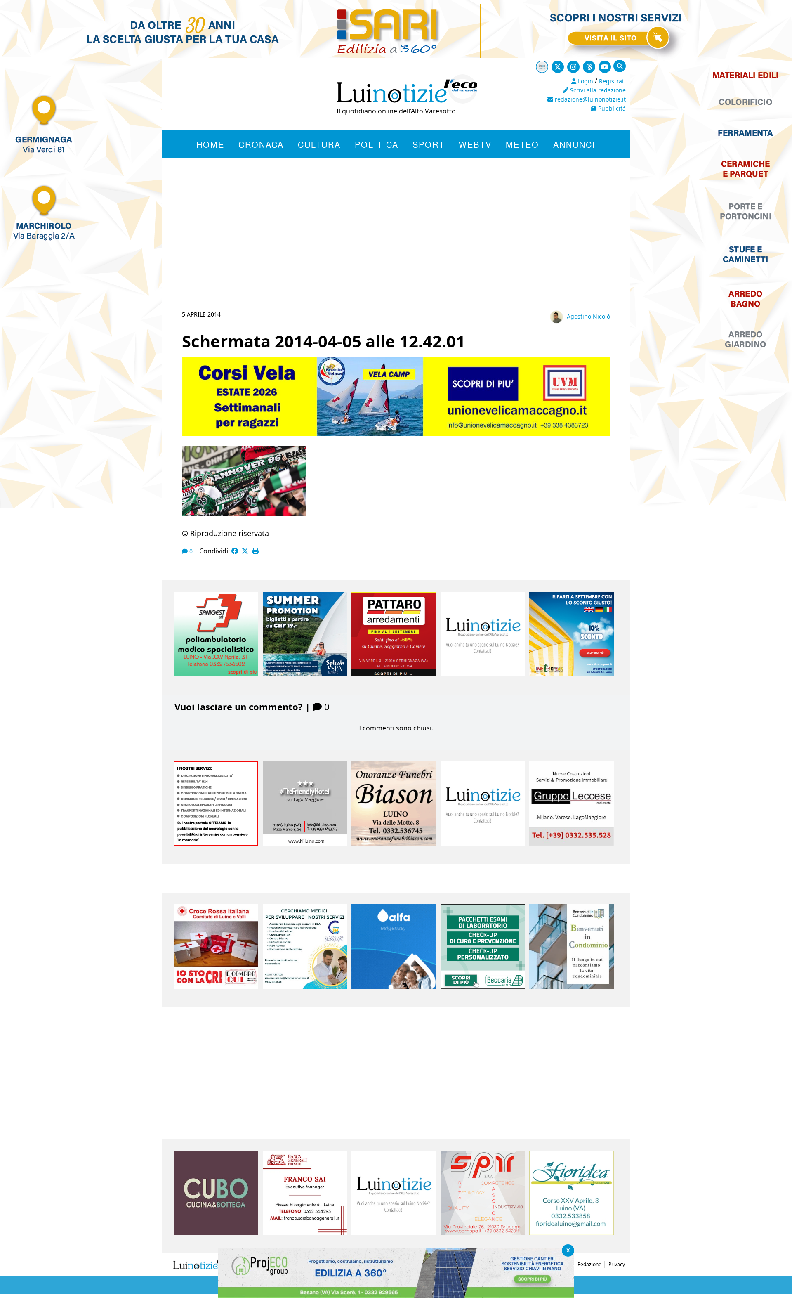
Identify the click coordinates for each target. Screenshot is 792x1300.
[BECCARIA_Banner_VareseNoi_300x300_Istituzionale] (483, 986)
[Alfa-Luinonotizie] (393, 986)
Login (584, 81)
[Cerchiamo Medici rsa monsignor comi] (305, 986)
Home (210, 144)
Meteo (522, 144)
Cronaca (261, 144)
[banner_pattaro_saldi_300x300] (393, 673)
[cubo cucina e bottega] (216, 1232)
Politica (376, 144)
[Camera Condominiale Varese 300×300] (571, 986)
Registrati (612, 81)
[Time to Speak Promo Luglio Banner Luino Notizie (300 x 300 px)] (571, 673)
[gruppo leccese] (571, 843)
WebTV (475, 144)
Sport (428, 144)
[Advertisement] (396, 244)
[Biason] (393, 843)
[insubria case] (396, 1295)
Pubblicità (611, 108)
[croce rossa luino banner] (216, 986)
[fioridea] (571, 1232)
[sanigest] (216, 673)
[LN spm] (483, 1232)
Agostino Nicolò (588, 316)
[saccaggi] (216, 843)
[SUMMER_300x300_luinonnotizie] (305, 673)
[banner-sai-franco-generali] (305, 1232)
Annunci (574, 144)
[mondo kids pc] (396, 433)
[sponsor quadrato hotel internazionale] (305, 843)
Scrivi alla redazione (597, 90)
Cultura (319, 144)
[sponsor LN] (483, 673)
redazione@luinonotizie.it (589, 99)
